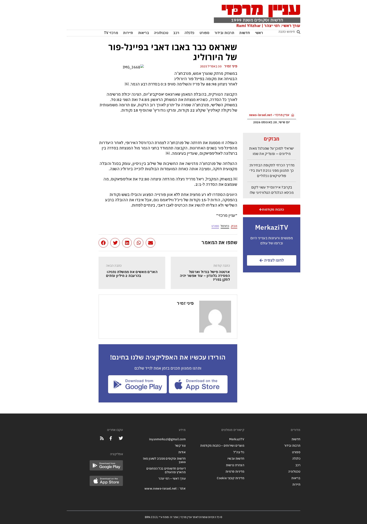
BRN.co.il (151, 517)
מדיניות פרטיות (235, 472)
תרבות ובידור (224, 33)
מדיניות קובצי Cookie (230, 478)
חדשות (244, 33)
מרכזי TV (111, 33)
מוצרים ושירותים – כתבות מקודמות (222, 446)
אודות (182, 452)
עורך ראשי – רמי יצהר (172, 479)
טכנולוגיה (161, 33)
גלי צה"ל (238, 452)
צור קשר (180, 446)
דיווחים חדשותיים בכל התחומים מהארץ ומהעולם (166, 470)
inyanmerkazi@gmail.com (167, 439)
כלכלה (190, 33)
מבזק (234, 226)
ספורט (204, 33)
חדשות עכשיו (235, 459)
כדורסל (225, 226)
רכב (176, 33)
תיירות (128, 33)
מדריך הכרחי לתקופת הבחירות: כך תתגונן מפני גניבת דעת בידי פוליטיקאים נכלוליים (272, 168)
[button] (150, 243)
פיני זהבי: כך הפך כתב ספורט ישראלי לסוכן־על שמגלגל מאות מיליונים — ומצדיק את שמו (271, 145)
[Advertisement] (131, 15)
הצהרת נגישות (235, 465)
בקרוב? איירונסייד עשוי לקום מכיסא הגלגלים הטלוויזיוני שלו (272, 187)
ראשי (259, 33)
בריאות (143, 33)
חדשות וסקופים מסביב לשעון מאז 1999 (164, 460)
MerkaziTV (236, 439)
